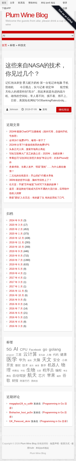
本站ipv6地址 (42, 448)
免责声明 (54, 443)
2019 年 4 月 (16, 273)
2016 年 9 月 (16, 299)
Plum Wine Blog (27, 15)
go (45, 349)
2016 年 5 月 (16, 317)
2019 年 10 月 (16, 246)
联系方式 (65, 443)
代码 (55, 354)
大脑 (36, 360)
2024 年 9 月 (16, 220)
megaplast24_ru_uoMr (21, 403)
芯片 (41, 375)
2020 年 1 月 (16, 233)
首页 (4, 2)
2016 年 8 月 (16, 304)
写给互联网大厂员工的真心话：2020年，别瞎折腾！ (37, 153)
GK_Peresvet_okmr (19, 421)
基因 (29, 360)
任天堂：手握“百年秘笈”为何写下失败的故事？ (34, 184)
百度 (39, 371)
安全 (56, 360)
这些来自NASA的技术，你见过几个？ (35, 69)
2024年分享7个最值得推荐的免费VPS (29, 144)
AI (15, 349)
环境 (23, 371)
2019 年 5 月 (16, 268)
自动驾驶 (19, 375)
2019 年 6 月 (16, 264)
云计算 (30, 354)
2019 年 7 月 (16, 260)
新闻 (45, 109)
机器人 (53, 365)
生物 (30, 369)
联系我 (21, 2)
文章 (12, 2)
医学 (11, 359)
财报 (15, 380)
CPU (23, 349)
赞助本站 (32, 2)
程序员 (48, 370)
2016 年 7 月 (16, 308)
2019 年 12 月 (16, 238)
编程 (58, 370)
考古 (65, 371)
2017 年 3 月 (16, 282)
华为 (22, 360)
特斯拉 (15, 370)
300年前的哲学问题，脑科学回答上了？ (30, 180)
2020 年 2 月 (16, 229)
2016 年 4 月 (16, 321)
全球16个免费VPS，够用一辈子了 (27, 140)
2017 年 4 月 (16, 277)
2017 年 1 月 (16, 286)
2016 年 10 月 (16, 295)
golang (55, 349)
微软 (18, 365)
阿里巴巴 (25, 380)
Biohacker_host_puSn (21, 412)
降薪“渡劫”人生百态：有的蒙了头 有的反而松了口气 (36, 197)
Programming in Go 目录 (54, 421)
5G (9, 349)
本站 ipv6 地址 (48, 2)
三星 (19, 354)
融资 (59, 376)
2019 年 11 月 (16, 242)
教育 (37, 365)
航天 (32, 375)
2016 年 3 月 (16, 326)
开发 (9, 365)
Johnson (13, 109)
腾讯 (8, 376)
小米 (64, 360)
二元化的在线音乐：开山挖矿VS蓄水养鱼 (31, 175)
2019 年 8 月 (16, 255)
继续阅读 (64, 109)
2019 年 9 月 (16, 251)
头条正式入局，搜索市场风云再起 (27, 149)
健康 (63, 354)
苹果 (51, 375)
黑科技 (34, 381)
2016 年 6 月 (16, 313)
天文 (46, 359)
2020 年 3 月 (16, 224)
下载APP (6, 8)
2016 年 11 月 (16, 291)
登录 (65, 2)
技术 (25, 365)
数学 (43, 365)
